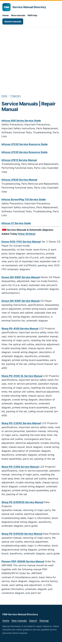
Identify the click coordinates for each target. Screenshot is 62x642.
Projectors (16, 96)
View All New (26, 233)
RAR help (32, 15)
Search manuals (13, 21)
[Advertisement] (31, 59)
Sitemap (44, 620)
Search (33, 620)
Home (5, 15)
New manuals (18, 15)
